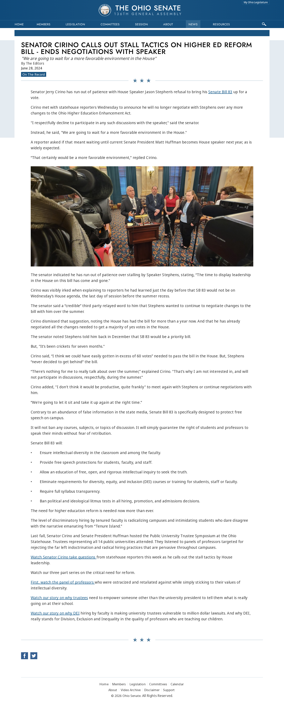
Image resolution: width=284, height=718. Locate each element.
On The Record (33, 74)
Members (43, 24)
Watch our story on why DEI (55, 613)
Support (169, 690)
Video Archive (131, 690)
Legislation (75, 24)
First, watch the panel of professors (63, 582)
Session (141, 24)
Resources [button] (221, 24)
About (168, 24)
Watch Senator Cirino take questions (63, 557)
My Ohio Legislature (256, 2)
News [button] (193, 24)
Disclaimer (152, 690)
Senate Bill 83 (220, 91)
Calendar (177, 684)
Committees (110, 24)
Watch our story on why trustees (59, 597)
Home (19, 24)
